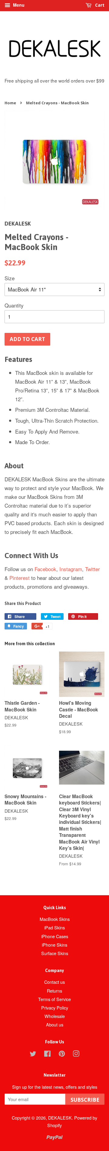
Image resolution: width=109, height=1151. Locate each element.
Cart (99, 5)
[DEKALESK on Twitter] (33, 1054)
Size (10, 278)
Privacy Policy (54, 1007)
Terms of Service (54, 999)
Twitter (92, 569)
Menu (18, 5)
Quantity (14, 305)
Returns (54, 990)
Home (10, 103)
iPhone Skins (54, 944)
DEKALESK (60, 1117)
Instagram (70, 569)
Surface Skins (54, 953)
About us (54, 1024)
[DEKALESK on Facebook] (47, 1054)
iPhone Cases (54, 936)
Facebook (45, 569)
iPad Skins (54, 927)
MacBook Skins (55, 919)
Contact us (54, 982)
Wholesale (55, 1016)
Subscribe (85, 1099)
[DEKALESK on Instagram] (76, 1054)
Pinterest (19, 577)
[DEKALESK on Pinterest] (61, 1054)
